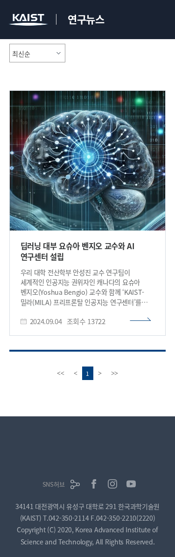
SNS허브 (53, 484)
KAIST (29, 20)
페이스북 (93, 484)
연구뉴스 (86, 18)
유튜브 (131, 484)
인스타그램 (112, 484)
